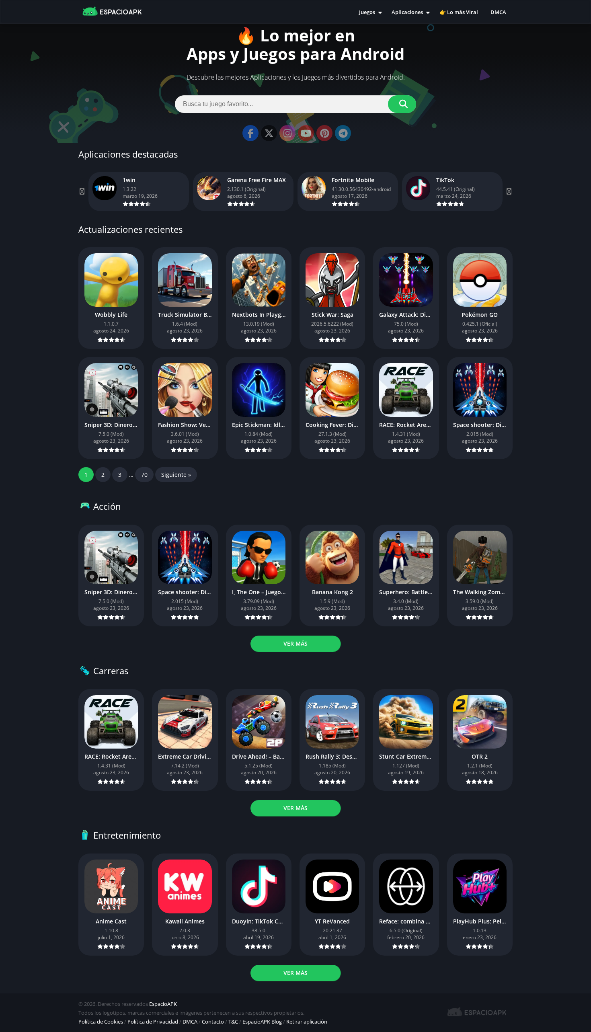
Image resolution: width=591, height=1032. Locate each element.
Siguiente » (176, 474)
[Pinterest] (324, 133)
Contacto (213, 1021)
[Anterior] (82, 191)
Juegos (367, 12)
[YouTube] (306, 133)
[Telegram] (343, 133)
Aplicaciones (407, 12)
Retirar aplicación (306, 1021)
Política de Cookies (100, 1021)
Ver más (295, 643)
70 (144, 474)
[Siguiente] (509, 191)
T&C (233, 1021)
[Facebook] (250, 133)
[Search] (402, 104)
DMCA (498, 12)
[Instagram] (287, 133)
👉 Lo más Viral (458, 12)
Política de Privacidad (152, 1021)
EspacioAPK (163, 1003)
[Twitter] (269, 133)
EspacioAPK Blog (262, 1021)
